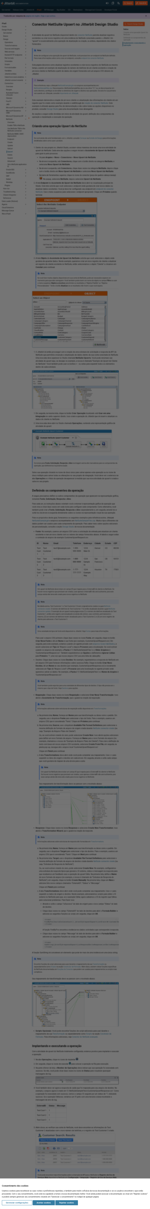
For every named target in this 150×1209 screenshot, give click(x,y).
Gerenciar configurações (17, 1203)
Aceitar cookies (44, 1203)
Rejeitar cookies (66, 1203)
